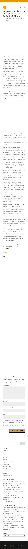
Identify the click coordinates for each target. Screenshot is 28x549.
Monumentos (6, 464)
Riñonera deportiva (7, 501)
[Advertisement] (14, 40)
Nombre (5, 401)
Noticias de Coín (7, 466)
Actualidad (19, 18)
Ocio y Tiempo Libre (8, 468)
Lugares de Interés (7, 462)
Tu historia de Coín (7, 475)
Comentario (6, 385)
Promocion (5, 471)
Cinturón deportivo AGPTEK (10, 495)
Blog (4, 452)
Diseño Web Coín (19, 547)
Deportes (5, 459)
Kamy (6, 18)
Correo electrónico (8, 407)
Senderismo (6, 473)
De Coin (5, 457)
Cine (4, 455)
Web (4, 414)
